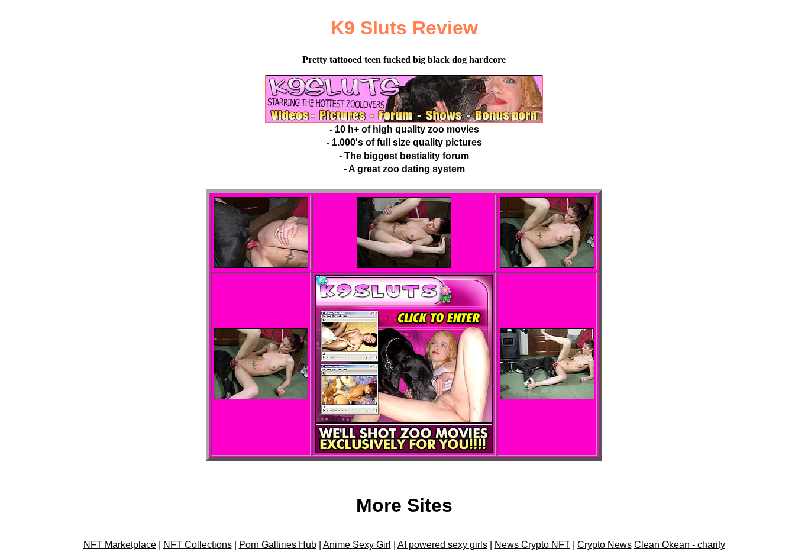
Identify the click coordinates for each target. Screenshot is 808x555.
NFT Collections (197, 545)
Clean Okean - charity (679, 545)
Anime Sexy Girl (357, 545)
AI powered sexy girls (442, 545)
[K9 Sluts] (404, 120)
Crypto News (604, 545)
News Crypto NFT (532, 545)
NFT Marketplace (119, 545)
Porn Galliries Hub (277, 545)
